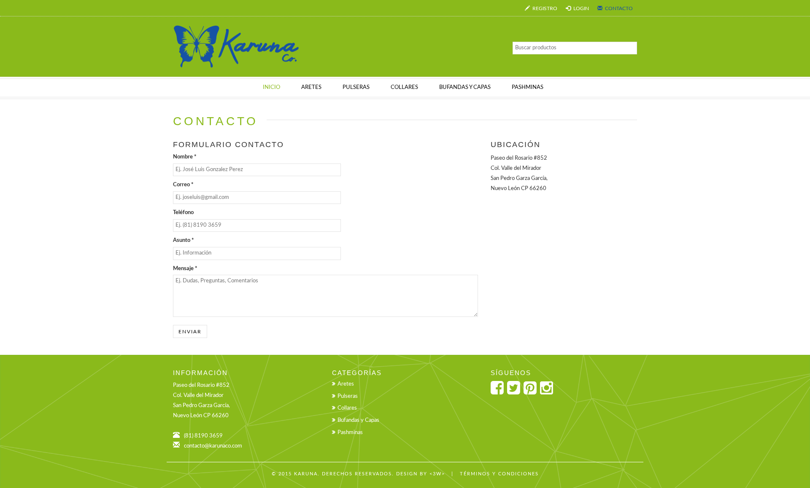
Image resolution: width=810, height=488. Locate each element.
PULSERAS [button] (356, 87)
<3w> (437, 474)
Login (580, 8)
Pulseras (348, 396)
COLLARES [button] (404, 87)
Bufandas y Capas (358, 420)
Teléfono (183, 212)
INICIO (271, 87)
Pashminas (350, 432)
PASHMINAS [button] (527, 87)
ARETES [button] (311, 87)
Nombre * (185, 157)
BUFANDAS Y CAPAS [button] (465, 87)
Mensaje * (185, 268)
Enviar (190, 331)
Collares (347, 408)
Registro (544, 8)
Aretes (346, 384)
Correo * (183, 185)
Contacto (618, 8)
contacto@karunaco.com (213, 446)
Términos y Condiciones (499, 474)
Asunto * (183, 240)
